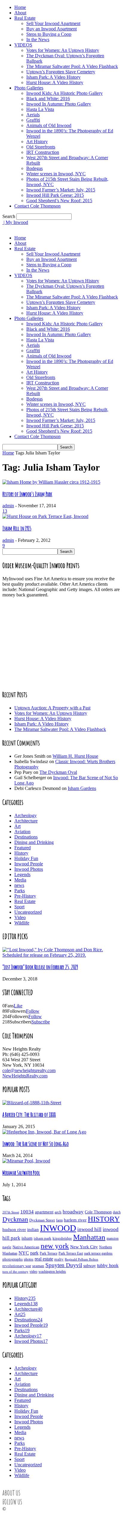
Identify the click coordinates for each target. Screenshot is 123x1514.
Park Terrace (48, 1253)
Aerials (33, 114)
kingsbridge (62, 1238)
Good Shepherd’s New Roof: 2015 (59, 200)
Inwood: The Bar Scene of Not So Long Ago (35, 1144)
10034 (27, 1212)
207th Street (10, 1212)
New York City (84, 1246)
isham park (42, 1238)
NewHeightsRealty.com (24, 1075)
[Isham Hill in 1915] (45, 516)
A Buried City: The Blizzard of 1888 (29, 1114)
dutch (117, 1212)
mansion (113, 1239)
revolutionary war (16, 1266)
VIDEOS (23, 44)
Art (17, 826)
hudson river (14, 1229)
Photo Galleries (28, 87)
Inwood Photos (28, 869)
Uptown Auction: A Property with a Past (52, 707)
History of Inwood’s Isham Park (27, 494)
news (19, 885)
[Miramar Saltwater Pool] (26, 1160)
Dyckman (15, 1219)
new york (55, 1245)
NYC (24, 1252)
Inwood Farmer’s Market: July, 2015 (60, 189)
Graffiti (33, 120)
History (21, 853)
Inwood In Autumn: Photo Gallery (58, 103)
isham (27, 1238)
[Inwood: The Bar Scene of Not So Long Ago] (44, 1131)
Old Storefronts (40, 146)
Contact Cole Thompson (37, 205)
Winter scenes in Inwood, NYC (56, 173)
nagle (6, 1247)
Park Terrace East (71, 1253)
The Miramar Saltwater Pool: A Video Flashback (72, 66)
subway (89, 1266)
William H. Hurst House (75, 756)
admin (8, 505)
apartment (44, 1212)
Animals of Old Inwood (48, 125)
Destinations (26, 836)
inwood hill (89, 1229)
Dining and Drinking (34, 842)
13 (4, 511)
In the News (37, 39)
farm (59, 1220)
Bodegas (34, 168)
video (33, 1272)
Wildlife (21, 922)
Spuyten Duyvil (63, 1265)
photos (28, 1259)
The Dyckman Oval (58, 772)
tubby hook (108, 1265)
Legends (22, 874)
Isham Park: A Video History (53, 77)
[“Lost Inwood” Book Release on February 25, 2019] (61, 955)
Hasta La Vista (40, 109)
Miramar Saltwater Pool (21, 1172)
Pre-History (25, 895)
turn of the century (15, 1271)
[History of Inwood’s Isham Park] (51, 482)
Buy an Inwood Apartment (51, 28)
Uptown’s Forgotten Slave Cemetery (60, 71)
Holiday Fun (26, 858)
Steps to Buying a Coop (48, 34)
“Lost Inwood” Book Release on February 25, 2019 (40, 967)
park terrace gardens (98, 1253)
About (20, 12)
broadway (73, 1212)
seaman (38, 1266)
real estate (44, 1259)
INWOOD (58, 1228)
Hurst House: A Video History (54, 82)
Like (18, 1005)
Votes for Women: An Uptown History (62, 50)
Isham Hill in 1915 (16, 528)
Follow (32, 1011)
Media (20, 879)
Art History (37, 141)
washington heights (52, 1272)
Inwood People (28, 863)
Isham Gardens (82, 788)
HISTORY (104, 1219)
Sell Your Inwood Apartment (53, 23)
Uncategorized (28, 912)
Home (20, 7)
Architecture (26, 820)
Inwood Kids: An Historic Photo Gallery (64, 93)
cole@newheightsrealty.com (29, 1070)
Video (20, 917)
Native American (26, 1247)
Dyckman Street (42, 1220)
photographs (12, 1259)
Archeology (25, 815)
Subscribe (40, 1021)
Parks (19, 890)
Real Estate (25, 18)
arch (58, 1212)
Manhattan (89, 1237)
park (34, 1253)
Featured (22, 847)
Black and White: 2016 (48, 98)
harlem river (75, 1220)
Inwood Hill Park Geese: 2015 (55, 195)
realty (59, 1259)
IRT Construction (42, 152)
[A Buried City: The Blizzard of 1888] (31, 1102)
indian (33, 1229)
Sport (19, 906)
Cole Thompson (98, 1212)
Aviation (22, 831)
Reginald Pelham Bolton (81, 1259)
